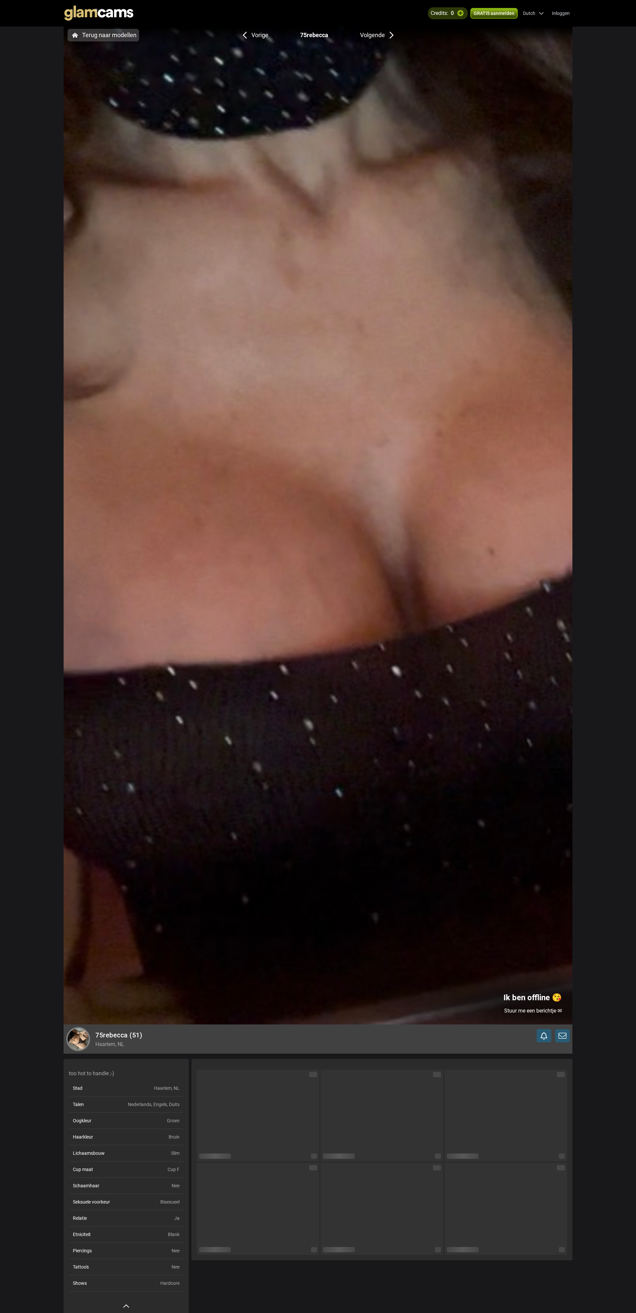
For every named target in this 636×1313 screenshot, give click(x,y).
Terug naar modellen (109, 35)
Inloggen (561, 13)
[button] (533, 13)
